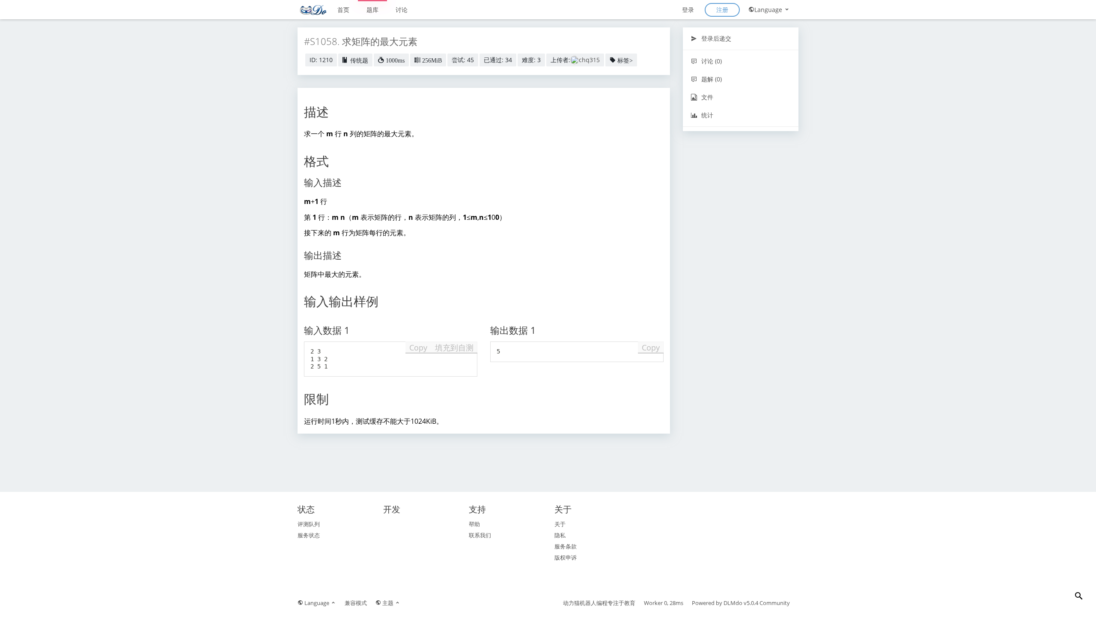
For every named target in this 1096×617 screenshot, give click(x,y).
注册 (722, 10)
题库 (372, 10)
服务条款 (565, 546)
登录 (688, 10)
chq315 (589, 60)
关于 (560, 524)
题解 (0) (711, 79)
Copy (418, 347)
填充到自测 (454, 347)
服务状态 (309, 535)
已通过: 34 (498, 60)
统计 (706, 115)
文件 (706, 97)
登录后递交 (715, 38)
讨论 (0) (711, 61)
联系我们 (480, 535)
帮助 (474, 524)
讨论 (402, 10)
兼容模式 (356, 603)
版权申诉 (565, 557)
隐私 (560, 535)
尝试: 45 (463, 60)
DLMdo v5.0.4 (741, 603)
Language (769, 10)
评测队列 (309, 524)
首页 (343, 10)
